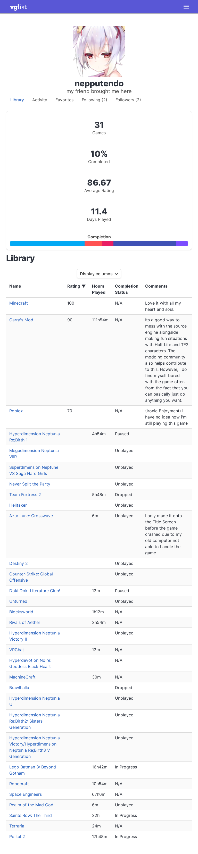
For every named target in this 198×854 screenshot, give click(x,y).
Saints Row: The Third (30, 815)
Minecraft (18, 303)
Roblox (16, 410)
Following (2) (94, 99)
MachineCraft (22, 677)
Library (17, 99)
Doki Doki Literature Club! (34, 590)
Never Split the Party (29, 484)
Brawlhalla (19, 687)
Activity (39, 99)
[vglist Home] (18, 6)
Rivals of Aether (24, 622)
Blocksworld (21, 611)
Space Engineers (25, 794)
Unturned (18, 601)
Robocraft (19, 783)
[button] (186, 7)
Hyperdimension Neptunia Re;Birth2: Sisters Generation (34, 721)
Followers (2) (128, 99)
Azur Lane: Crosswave (31, 515)
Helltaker (18, 505)
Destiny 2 (18, 563)
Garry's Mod (21, 319)
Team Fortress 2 (25, 494)
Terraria (16, 825)
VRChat (16, 649)
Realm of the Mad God (31, 804)
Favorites (64, 99)
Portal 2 (17, 836)
